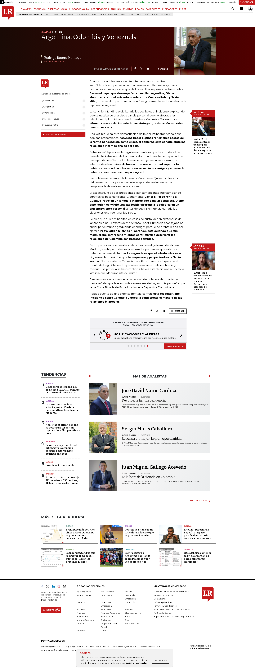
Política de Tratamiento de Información (172, 609)
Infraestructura (108, 616)
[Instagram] (60, 587)
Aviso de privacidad (163, 602)
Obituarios (106, 620)
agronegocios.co (74, 646)
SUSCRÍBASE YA (175, 346)
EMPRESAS (53, 9)
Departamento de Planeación (75, 14)
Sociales (81, 630)
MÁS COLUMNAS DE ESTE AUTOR (111, 69)
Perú (146, 14)
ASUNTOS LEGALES (133, 9)
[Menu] (18, 9)
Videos (104, 630)
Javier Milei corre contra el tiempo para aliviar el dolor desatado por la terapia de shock (202, 146)
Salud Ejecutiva (132, 623)
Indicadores (82, 616)
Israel (123, 14)
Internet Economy (85, 620)
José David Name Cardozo (150, 390)
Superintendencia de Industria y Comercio (174, 616)
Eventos (129, 609)
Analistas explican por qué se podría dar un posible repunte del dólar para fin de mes (63, 429)
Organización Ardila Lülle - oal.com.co (200, 647)
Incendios (165, 14)
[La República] (8, 13)
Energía (69, 526)
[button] (94, 335)
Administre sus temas (55, 134)
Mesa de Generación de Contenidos (171, 591)
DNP (94, 14)
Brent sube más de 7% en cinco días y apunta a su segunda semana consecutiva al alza (80, 534)
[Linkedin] (148, 68)
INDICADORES (169, 9)
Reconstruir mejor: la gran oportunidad (152, 439)
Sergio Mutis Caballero (147, 429)
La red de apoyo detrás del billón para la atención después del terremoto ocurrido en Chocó (61, 449)
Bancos (128, 526)
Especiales (106, 609)
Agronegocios (84, 591)
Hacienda (50, 474)
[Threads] (65, 587)
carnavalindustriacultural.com (55, 650)
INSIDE (182, 9)
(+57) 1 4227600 (49, 600)
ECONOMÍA (39, 9)
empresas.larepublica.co (97, 646)
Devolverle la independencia (144, 400)
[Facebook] (135, 68)
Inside (127, 616)
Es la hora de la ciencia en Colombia (148, 477)
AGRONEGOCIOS (100, 9)
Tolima (155, 14)
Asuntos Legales (84, 595)
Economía (130, 602)
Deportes (130, 549)
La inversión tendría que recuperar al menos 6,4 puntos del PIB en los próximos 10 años (80, 557)
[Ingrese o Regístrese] (250, 8)
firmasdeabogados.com (124, 646)
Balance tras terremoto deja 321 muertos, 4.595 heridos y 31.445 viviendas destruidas (62, 480)
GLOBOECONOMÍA (79, 9)
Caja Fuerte (106, 595)
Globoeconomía (133, 613)
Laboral (50, 401)
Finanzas (81, 613)
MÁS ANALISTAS (198, 500)
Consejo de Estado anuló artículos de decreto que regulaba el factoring (139, 532)
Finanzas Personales (110, 613)
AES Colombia (52, 14)
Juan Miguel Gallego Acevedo (154, 467)
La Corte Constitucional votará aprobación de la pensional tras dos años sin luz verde (62, 408)
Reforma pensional (108, 14)
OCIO (64, 9)
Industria (50, 442)
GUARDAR (163, 69)
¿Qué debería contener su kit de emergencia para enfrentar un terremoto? (197, 557)
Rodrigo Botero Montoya (62, 58)
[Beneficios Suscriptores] (241, 8)
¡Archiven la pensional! (60, 465)
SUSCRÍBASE (247, 2)
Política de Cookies (136, 663)
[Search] (233, 8)
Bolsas (49, 383)
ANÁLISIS (116, 9)
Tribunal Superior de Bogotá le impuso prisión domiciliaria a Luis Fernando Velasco (197, 534)
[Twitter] (141, 68)
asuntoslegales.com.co (52, 646)
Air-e (131, 14)
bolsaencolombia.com (149, 646)
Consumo (81, 602)
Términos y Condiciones (165, 606)
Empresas (81, 609)
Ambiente (188, 549)
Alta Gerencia (107, 591)
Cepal (139, 14)
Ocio (127, 620)
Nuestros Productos (163, 595)
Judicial (187, 526)
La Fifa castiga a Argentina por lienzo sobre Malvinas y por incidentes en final (137, 557)
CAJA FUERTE (153, 9)
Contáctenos (160, 599)
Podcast (81, 623)
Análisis (49, 462)
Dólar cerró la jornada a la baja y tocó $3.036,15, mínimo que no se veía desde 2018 (63, 389)
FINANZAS (26, 9)
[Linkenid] (54, 587)
